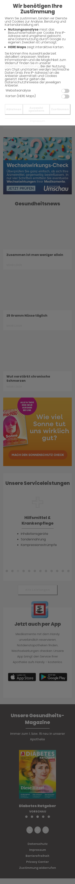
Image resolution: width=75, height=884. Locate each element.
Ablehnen (13, 109)
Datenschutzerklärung (22, 66)
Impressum (37, 121)
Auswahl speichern (36, 109)
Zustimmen (60, 109)
